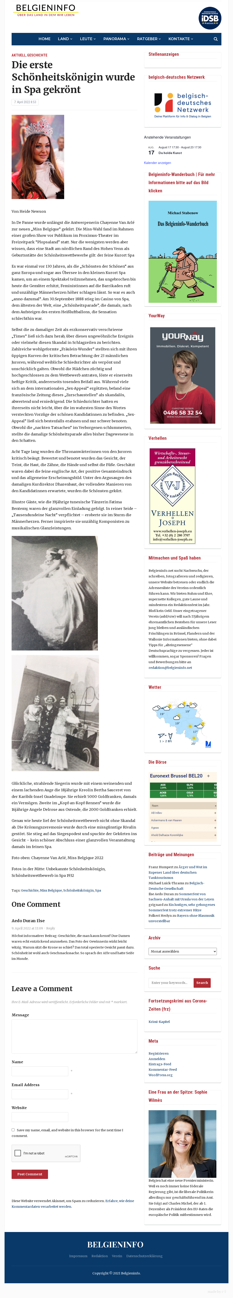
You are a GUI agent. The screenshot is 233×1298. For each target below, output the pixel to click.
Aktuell (19, 55)
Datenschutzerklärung (144, 1256)
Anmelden (157, 1059)
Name (17, 1062)
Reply (50, 928)
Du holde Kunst (170, 153)
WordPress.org (161, 1075)
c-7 (224, 1292)
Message (20, 1015)
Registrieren (159, 1053)
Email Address (26, 1085)
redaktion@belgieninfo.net (170, 668)
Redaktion (99, 1256)
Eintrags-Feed (160, 1064)
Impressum (78, 1256)
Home (45, 39)
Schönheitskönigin (78, 890)
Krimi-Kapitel (159, 1022)
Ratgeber (147, 39)
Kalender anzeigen (157, 162)
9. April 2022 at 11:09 (27, 928)
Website (19, 1107)
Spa (98, 890)
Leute (86, 39)
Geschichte (37, 55)
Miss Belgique (51, 890)
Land (63, 39)
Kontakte (179, 39)
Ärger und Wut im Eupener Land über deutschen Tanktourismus (178, 872)
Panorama (115, 39)
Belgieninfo (115, 1244)
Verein (117, 1256)
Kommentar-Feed (163, 1070)
